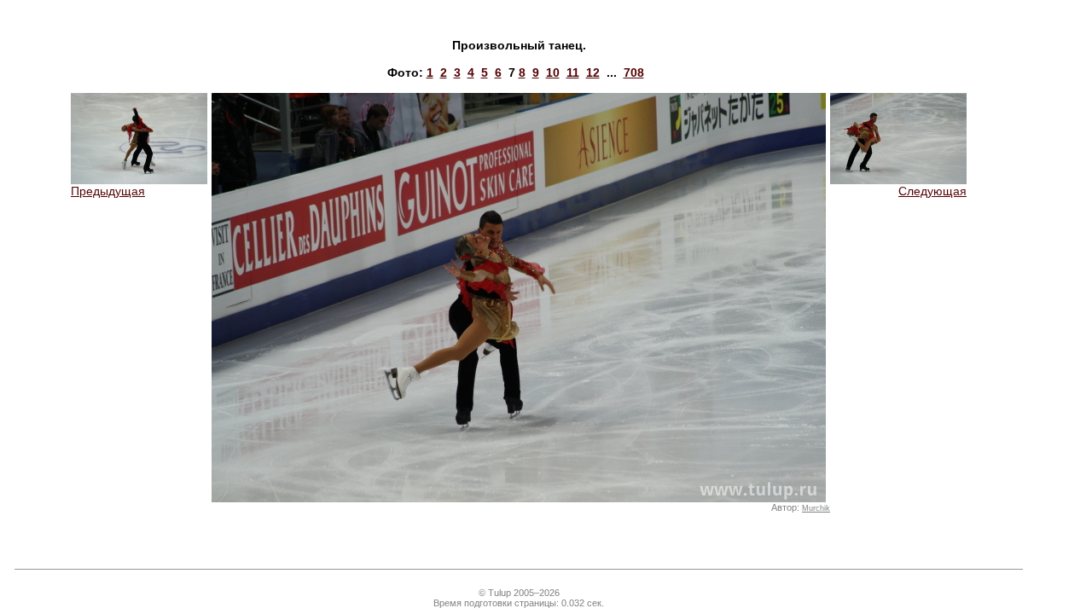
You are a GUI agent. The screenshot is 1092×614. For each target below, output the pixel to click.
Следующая (932, 191)
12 (593, 72)
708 (634, 72)
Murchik (816, 508)
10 (553, 72)
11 (572, 72)
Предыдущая (108, 191)
